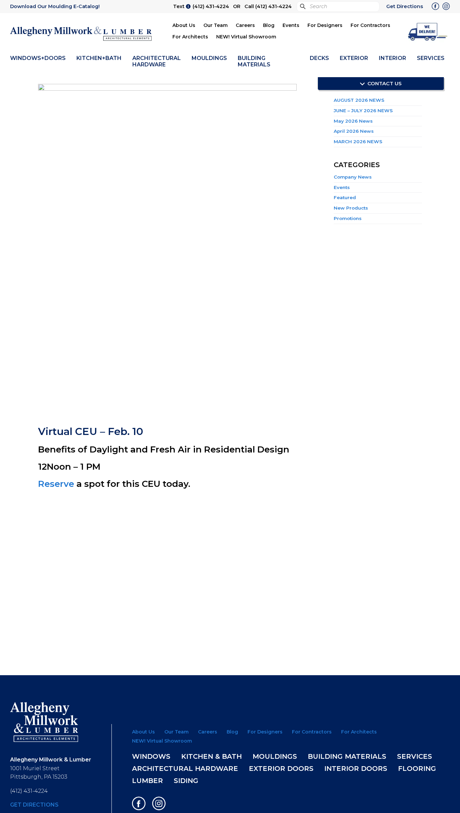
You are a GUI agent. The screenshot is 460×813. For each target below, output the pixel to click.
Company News (353, 177)
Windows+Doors (38, 58)
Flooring (417, 768)
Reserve (56, 483)
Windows (151, 756)
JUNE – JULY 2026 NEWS (363, 110)
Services (431, 58)
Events (291, 25)
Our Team (215, 25)
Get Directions (404, 6)
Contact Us (384, 83)
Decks (319, 58)
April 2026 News (354, 131)
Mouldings (209, 58)
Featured (345, 197)
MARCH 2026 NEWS (358, 141)
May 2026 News (353, 121)
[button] (428, 31)
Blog (268, 25)
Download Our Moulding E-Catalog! (55, 6)
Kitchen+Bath (99, 58)
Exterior (354, 58)
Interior (392, 58)
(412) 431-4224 (211, 6)
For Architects (190, 37)
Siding (186, 781)
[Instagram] (446, 6)
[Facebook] (435, 6)
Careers (245, 25)
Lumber (147, 781)
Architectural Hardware (156, 61)
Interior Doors (355, 768)
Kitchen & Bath (211, 756)
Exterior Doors (281, 768)
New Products (351, 208)
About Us (183, 25)
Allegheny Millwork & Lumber (81, 34)
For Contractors (370, 25)
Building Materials (254, 61)
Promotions (348, 218)
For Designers (324, 25)
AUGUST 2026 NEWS (359, 100)
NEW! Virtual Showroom (246, 37)
